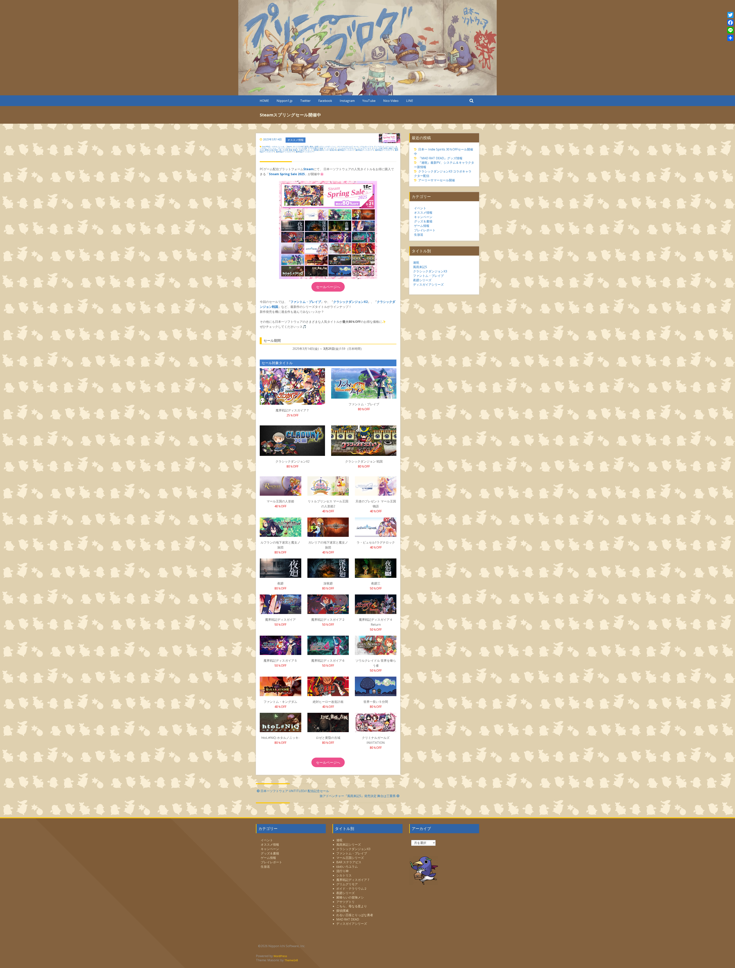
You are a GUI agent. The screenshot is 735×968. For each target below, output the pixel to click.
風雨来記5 (420, 267)
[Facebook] (730, 22)
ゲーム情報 (421, 226)
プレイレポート (424, 230)
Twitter (305, 101)
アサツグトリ (345, 902)
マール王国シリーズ (350, 858)
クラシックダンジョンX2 (350, 302)
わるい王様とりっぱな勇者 (354, 915)
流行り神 (342, 871)
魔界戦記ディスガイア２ (364, 150)
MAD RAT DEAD (347, 919)
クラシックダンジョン (327, 146)
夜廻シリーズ (422, 280)
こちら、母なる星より (351, 906)
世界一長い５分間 (281, 150)
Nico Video (391, 101)
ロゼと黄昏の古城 (267, 150)
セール (356, 146)
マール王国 (302, 148)
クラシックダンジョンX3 (430, 271)
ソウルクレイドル (366, 146)
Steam (289, 146)
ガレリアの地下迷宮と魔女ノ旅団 (305, 146)
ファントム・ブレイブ (276, 148)
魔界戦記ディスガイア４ (384, 150)
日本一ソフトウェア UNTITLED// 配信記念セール (295, 791)
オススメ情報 (295, 140)
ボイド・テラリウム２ (351, 888)
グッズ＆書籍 (423, 221)
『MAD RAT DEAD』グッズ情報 (440, 158)
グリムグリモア (347, 884)
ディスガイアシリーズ (428, 284)
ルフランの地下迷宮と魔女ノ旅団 (385, 148)
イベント (420, 208)
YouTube (369, 101)
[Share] (730, 38)
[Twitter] (730, 15)
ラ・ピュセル (329, 148)
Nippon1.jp (284, 101)
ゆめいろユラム (347, 866)
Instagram (347, 101)
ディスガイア (379, 146)
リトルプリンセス (364, 148)
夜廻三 (295, 150)
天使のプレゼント (306, 150)
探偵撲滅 (342, 910)
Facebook (325, 101)
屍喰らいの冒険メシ (350, 897)
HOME (264, 101)
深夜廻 (316, 150)
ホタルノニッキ (291, 148)
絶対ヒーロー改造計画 (328, 150)
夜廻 (290, 150)
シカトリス (344, 875)
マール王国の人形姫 (315, 148)
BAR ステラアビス (348, 862)
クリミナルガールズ (345, 146)
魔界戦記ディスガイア (346, 150)
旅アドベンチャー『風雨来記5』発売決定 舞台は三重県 (358, 796)
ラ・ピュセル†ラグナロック (346, 148)
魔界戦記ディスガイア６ (285, 151)
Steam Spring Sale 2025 (287, 174)
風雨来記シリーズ (348, 844)
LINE (409, 101)
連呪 (416, 262)
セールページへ (328, 287)
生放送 (418, 234)
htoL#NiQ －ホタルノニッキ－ (274, 146)
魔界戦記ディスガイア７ (305, 151)
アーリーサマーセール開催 (436, 180)
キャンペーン (423, 217)
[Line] (730, 30)
